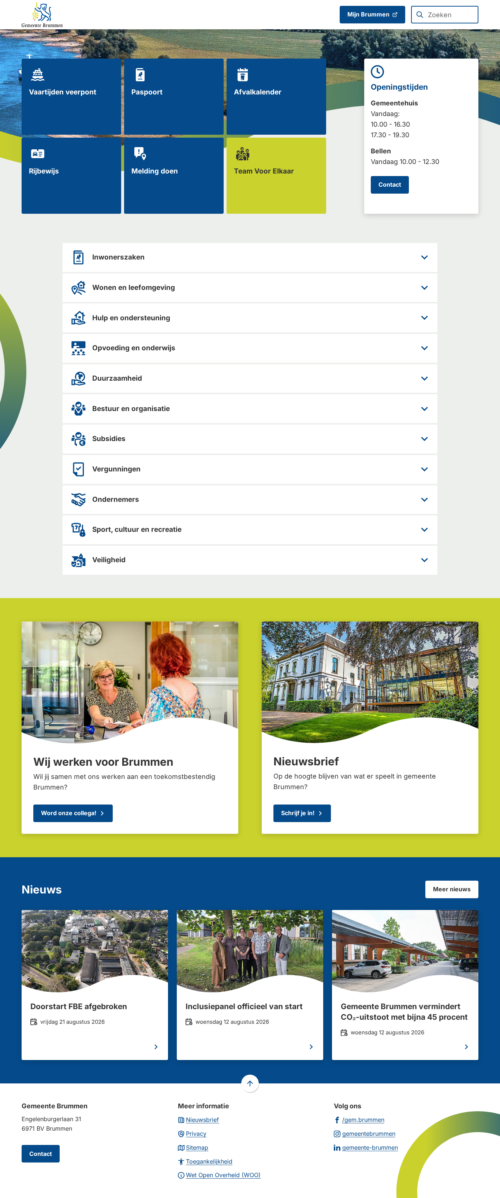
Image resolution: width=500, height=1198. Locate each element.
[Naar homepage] (42, 14)
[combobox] (444, 14)
